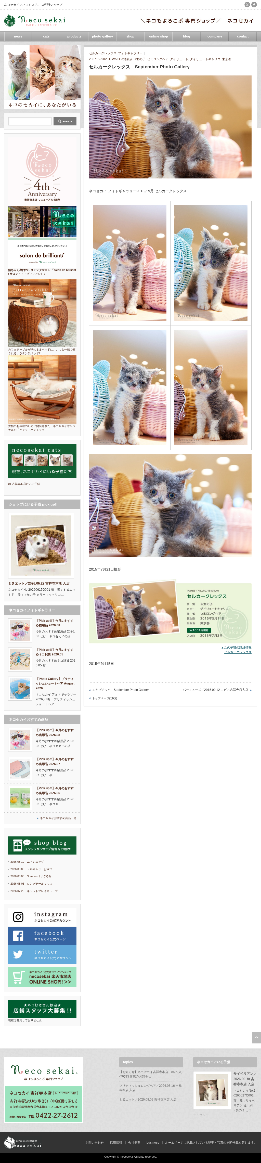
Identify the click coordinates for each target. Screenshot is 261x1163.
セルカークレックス (102, 53)
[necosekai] (36, 25)
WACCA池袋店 (122, 59)
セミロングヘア (157, 59)
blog (186, 36)
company (214, 36)
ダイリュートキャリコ (205, 59)
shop (130, 36)
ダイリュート (179, 59)
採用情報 (116, 1142)
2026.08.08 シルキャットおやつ (31, 869)
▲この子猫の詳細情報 (236, 647)
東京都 (226, 59)
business (153, 1142)
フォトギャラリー (130, 53)
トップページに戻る (105, 698)
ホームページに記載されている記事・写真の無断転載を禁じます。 (211, 1142)
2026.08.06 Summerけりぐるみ (30, 876)
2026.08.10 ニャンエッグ (27, 861)
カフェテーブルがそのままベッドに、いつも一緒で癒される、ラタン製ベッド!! (41, 351)
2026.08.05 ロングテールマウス (31, 883)
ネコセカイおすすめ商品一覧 (58, 818)
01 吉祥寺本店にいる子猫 (24, 483)
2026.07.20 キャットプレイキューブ (34, 891)
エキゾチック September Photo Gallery (120, 690)
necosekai (127, 1156)
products (74, 36)
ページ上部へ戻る (256, 1037)
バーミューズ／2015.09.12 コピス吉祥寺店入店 (215, 690)
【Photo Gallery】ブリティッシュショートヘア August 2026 (55, 683)
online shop (158, 36)
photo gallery (102, 36)
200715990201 (99, 59)
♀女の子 (140, 59)
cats (46, 36)
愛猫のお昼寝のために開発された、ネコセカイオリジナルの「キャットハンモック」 (41, 427)
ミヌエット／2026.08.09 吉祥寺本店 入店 (147, 1099)
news (18, 36)
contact (243, 36)
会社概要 (134, 1142)
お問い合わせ (94, 1142)
